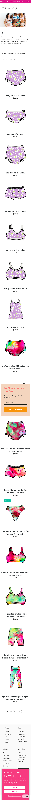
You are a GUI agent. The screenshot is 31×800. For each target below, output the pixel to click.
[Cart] (9, 8)
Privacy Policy (22, 741)
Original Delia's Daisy (15, 95)
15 (20, 711)
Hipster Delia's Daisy (15, 134)
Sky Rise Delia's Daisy (15, 173)
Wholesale (21, 739)
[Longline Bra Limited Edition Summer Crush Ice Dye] (15, 596)
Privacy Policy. (13, 782)
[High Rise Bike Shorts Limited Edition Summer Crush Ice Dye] (15, 637)
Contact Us (6, 766)
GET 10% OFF (15, 409)
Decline (14, 791)
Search (7, 731)
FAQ (4, 753)
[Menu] (3, 8)
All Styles (8, 734)
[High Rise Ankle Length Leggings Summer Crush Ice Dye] (15, 679)
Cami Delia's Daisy (15, 327)
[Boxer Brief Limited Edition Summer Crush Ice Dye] (15, 472)
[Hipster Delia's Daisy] (15, 116)
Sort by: (4, 59)
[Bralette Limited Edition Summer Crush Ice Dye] (15, 555)
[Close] (28, 386)
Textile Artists (7, 761)
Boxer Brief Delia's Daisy (15, 211)
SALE (6, 742)
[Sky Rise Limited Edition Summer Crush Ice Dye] (15, 431)
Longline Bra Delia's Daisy (15, 289)
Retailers (7, 737)
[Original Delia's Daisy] (15, 78)
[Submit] (27, 767)
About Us (6, 755)
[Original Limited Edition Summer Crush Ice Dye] (15, 348)
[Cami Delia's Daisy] (15, 309)
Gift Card (7, 739)
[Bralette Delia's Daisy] (15, 232)
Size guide (6, 758)
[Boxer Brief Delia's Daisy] (15, 194)
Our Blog (6, 763)
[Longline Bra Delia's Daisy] (15, 271)
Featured (12, 59)
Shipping (21, 731)
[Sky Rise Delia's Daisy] (15, 155)
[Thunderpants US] (15, 8)
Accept (14, 787)
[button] (6, 8)
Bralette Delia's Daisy (15, 250)
